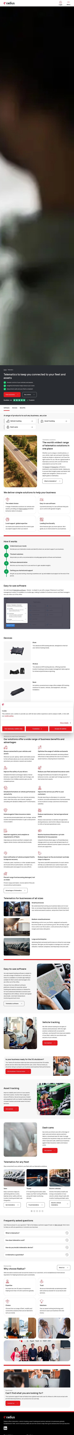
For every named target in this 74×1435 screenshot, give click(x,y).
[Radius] (9, 3)
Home (5, 370)
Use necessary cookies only (13, 728)
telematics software (19, 590)
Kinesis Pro (55, 467)
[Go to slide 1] (31, 1211)
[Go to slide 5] (42, 1211)
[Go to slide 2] (34, 1211)
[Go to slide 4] (39, 1211)
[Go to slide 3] (37, 1211)
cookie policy (9, 716)
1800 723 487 (58, 1225)
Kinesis (47, 467)
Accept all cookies (60, 728)
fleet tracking (23, 509)
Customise (36, 728)
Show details (64, 723)
